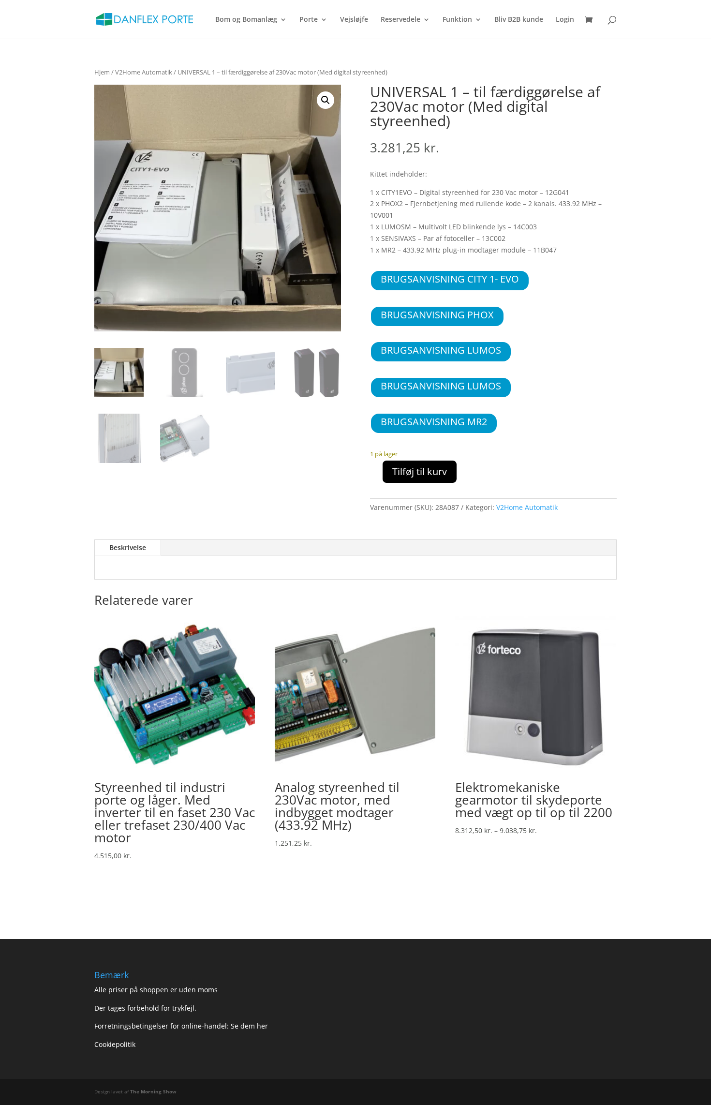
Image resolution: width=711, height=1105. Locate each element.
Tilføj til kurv (419, 471)
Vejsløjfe (354, 20)
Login (565, 20)
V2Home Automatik (143, 72)
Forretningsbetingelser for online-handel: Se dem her (181, 1025)
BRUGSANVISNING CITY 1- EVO (450, 278)
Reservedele (400, 20)
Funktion (457, 20)
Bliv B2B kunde (518, 20)
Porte (308, 20)
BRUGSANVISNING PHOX (437, 314)
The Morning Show (153, 1091)
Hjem (102, 72)
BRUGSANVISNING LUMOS (441, 350)
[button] (325, 100)
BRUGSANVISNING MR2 (434, 421)
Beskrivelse (127, 547)
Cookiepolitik (115, 1044)
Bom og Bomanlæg (246, 20)
